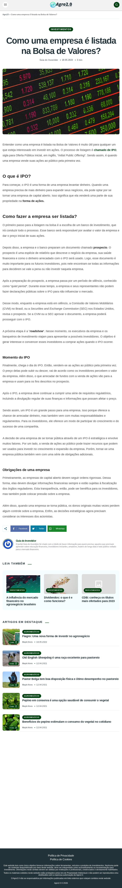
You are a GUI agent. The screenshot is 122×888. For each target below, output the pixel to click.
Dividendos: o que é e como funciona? (58, 599)
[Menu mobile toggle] (5, 5)
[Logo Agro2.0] (61, 5)
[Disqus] (61, 782)
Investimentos (61, 29)
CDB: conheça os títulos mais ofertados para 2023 (98, 599)
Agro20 (6, 14)
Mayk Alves (27, 642)
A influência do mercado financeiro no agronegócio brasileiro (22, 601)
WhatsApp (60, 529)
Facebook (23, 529)
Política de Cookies (61, 859)
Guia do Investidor (49, 60)
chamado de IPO (105, 150)
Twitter (41, 529)
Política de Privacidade (61, 855)
